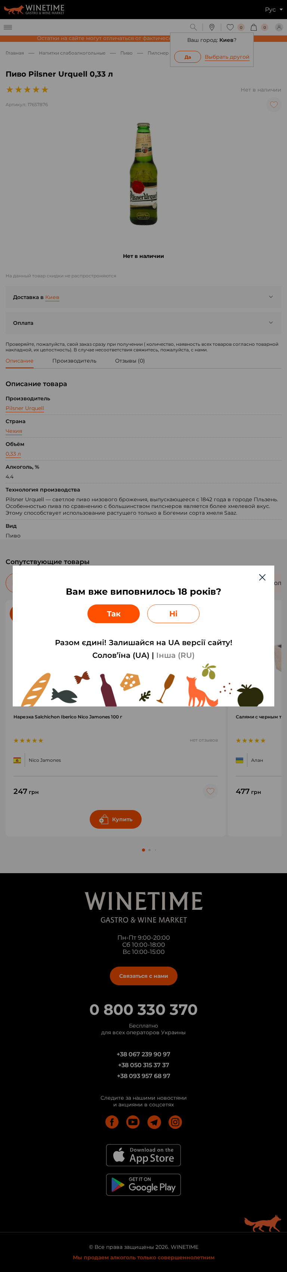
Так (114, 613)
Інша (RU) (175, 655)
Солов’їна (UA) (120, 655)
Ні (173, 613)
